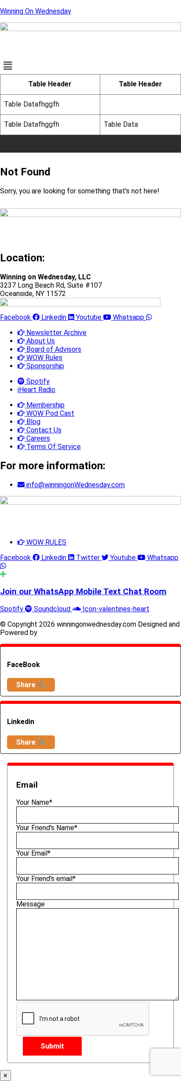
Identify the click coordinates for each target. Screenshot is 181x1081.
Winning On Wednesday (35, 11)
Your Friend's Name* (46, 828)
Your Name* (34, 802)
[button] (90, 65)
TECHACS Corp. (64, 632)
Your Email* (33, 853)
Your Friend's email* (46, 878)
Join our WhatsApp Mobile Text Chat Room (83, 591)
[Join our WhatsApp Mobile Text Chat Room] (3, 574)
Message (30, 904)
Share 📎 (31, 685)
